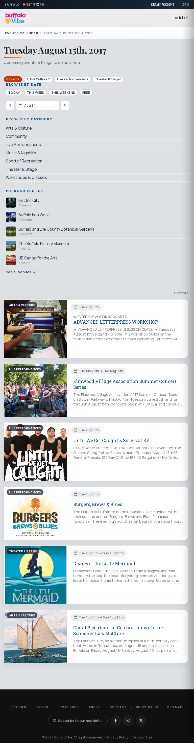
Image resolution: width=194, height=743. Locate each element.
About (95, 707)
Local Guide (69, 707)
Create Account (162, 4)
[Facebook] (116, 720)
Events (42, 707)
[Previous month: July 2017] (10, 105)
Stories (18, 707)
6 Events (12, 79)
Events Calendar (21, 33)
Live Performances (72, 79)
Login (185, 4)
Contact (118, 707)
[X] (141, 720)
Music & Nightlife (21, 153)
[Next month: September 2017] (65, 105)
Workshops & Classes (26, 177)
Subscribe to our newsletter (80, 720)
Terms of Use (142, 737)
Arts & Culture (38, 79)
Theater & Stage (108, 79)
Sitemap (174, 707)
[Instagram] (128, 720)
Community (16, 136)
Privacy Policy (117, 737)
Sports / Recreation (24, 161)
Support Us (147, 707)
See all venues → (20, 272)
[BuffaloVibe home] (15, 18)
